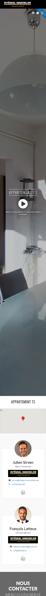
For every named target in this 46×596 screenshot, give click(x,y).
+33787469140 (18, 484)
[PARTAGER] (33, 13)
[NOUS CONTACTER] (38, 13)
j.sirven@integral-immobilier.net (25, 480)
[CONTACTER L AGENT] (42, 13)
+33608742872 (19, 550)
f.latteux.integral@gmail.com (25, 546)
